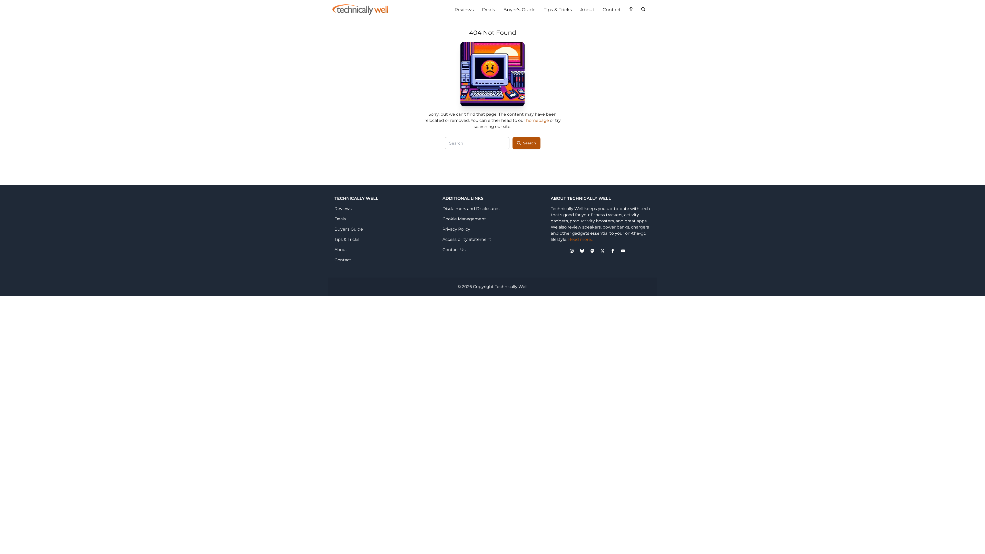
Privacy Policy (456, 229)
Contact (612, 10)
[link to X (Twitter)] (602, 251)
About (587, 10)
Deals (488, 10)
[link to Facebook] (613, 251)
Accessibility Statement (466, 239)
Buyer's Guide (519, 10)
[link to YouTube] (623, 251)
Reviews (464, 10)
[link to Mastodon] (592, 251)
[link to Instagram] (572, 251)
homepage (537, 120)
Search (529, 143)
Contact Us (454, 249)
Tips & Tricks (558, 10)
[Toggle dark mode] (631, 8)
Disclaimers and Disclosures (470, 208)
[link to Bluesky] (582, 251)
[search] (643, 8)
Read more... (580, 239)
